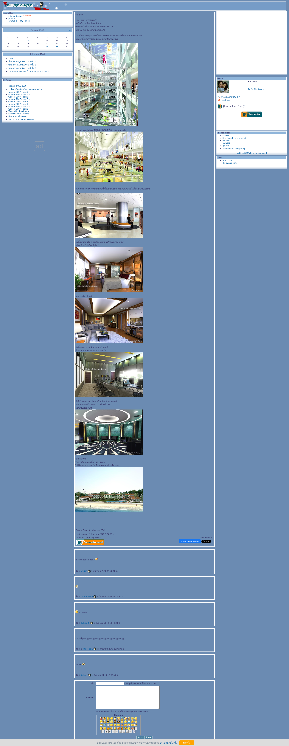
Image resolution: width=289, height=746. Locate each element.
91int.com (227, 160)
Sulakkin (226, 143)
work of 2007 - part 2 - (19, 106)
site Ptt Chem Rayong (18, 113)
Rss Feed (225, 100)
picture (11, 18)
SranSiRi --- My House (19, 21)
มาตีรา (84, 571)
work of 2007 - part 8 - (19, 92)
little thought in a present (234, 138)
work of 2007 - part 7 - (19, 94)
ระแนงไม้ (85, 623)
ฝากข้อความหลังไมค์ (230, 97)
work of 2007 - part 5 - (19, 99)
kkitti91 (225, 135)
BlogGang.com (229, 163)
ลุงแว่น (225, 145)
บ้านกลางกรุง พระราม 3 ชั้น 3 (22, 65)
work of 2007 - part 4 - (19, 101)
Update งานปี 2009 (17, 86)
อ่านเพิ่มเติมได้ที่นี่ (168, 742)
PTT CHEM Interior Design (21, 119)
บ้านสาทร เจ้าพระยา (18, 116)
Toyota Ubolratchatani (18, 111)
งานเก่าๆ (12, 58)
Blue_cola (88, 649)
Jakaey (84, 675)
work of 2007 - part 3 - (19, 104)
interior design (15, 16)
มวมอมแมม (87, 596)
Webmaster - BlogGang (233, 148)
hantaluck (227, 140)
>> (70, 30)
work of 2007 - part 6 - (19, 97)
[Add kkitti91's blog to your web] (252, 153)
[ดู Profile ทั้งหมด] (256, 89)
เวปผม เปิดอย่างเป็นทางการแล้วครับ (25, 89)
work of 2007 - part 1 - (19, 109)
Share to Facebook (190, 541)
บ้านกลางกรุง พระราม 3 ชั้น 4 (22, 61)
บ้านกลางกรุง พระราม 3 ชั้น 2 (22, 68)
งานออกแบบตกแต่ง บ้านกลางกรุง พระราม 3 (28, 71)
